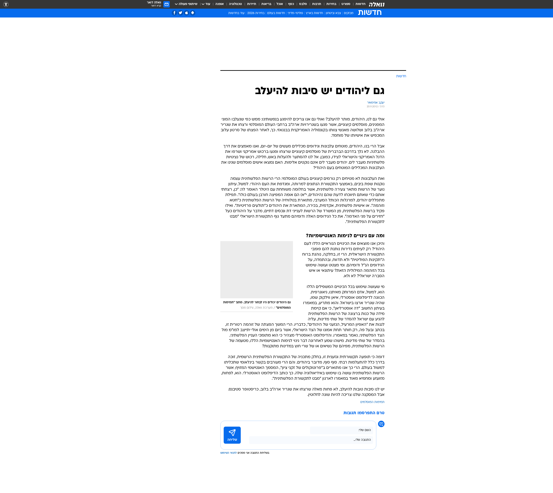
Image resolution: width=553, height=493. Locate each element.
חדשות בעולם (276, 13)
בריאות (266, 4)
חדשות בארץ (314, 13)
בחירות (331, 4)
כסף (291, 4)
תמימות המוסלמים (372, 402)
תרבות (316, 4)
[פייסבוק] (174, 13)
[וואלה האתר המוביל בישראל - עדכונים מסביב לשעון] (377, 4)
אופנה (219, 4)
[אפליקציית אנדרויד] (192, 13)
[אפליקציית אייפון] (186, 13)
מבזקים (348, 13)
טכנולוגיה (235, 4)
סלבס (303, 4)
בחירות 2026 (255, 13)
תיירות (251, 4)
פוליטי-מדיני (295, 13)
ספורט (346, 4)
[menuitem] (357, 4)
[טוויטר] (180, 13)
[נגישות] (6, 4)
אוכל (279, 4)
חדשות (360, 4)
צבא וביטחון (333, 13)
